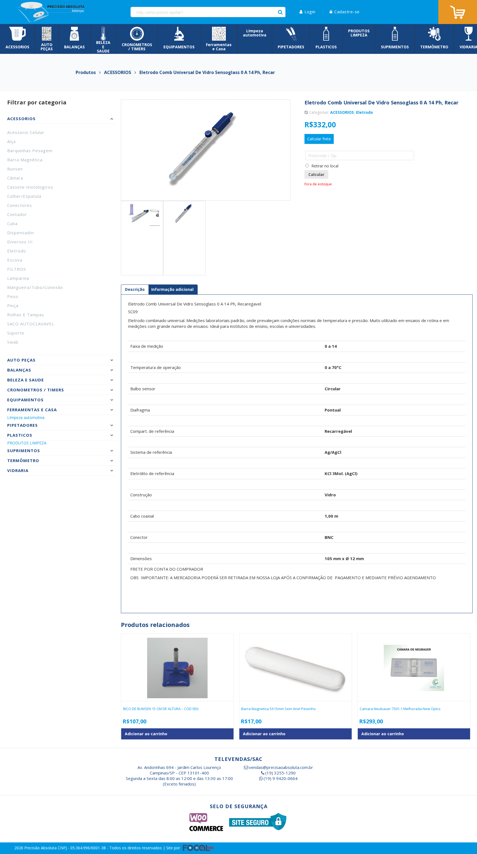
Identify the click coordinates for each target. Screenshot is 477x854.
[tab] (135, 289)
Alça (11, 141)
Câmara (15, 178)
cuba (12, 223)
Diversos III (20, 241)
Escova (14, 260)
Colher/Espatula (24, 196)
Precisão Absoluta (41, 847)
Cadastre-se (347, 11)
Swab (12, 342)
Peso (12, 296)
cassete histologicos (30, 187)
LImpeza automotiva (25, 417)
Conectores (19, 205)
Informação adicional (172, 289)
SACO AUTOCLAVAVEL (30, 323)
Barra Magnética (25, 159)
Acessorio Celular (25, 132)
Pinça (12, 305)
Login (310, 11)
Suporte (15, 333)
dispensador (21, 232)
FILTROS (16, 269)
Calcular (316, 174)
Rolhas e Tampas (25, 314)
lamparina (18, 278)
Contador (17, 214)
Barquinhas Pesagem (29, 150)
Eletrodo (16, 251)
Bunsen (15, 169)
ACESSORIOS (342, 112)
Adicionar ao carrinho (146, 733)
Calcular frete (319, 138)
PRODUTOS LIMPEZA (26, 443)
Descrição (135, 289)
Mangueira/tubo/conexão (35, 287)
